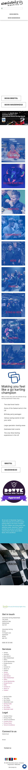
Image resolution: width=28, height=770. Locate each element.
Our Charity (7, 700)
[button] (1, 252)
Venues (6, 652)
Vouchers (6, 654)
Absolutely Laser (8, 702)
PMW (18, 767)
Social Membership (9, 661)
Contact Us (7, 667)
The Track (6, 698)
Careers (6, 670)
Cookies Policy (8, 716)
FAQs (5, 665)
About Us (6, 668)
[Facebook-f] (3, 737)
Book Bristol (7, 656)
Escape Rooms (8, 663)
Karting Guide (7, 696)
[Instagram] (7, 737)
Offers (5, 659)
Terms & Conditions (9, 719)
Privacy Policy (8, 718)
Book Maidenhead (9, 658)
